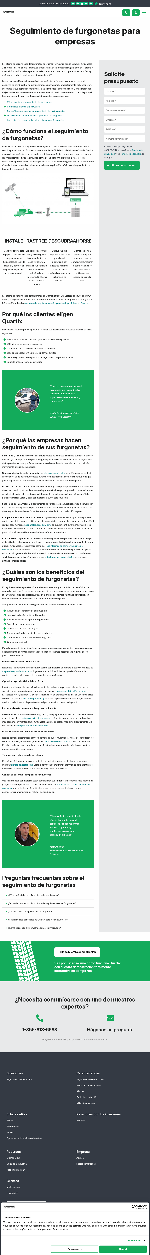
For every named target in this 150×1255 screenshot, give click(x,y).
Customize (73, 1249)
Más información (85, 1103)
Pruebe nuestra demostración (77, 951)
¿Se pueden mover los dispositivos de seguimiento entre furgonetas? (42, 903)
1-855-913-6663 (39, 1024)
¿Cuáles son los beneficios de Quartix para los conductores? (38, 919)
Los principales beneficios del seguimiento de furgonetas (35, 115)
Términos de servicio (130, 153)
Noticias (80, 1120)
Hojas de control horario (88, 1085)
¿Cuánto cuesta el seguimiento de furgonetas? (31, 911)
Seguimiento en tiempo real (90, 1079)
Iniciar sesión (13, 1186)
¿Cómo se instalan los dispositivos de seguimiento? (33, 894)
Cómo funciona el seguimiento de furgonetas (29, 102)
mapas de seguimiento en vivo (17, 671)
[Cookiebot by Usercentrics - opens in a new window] (134, 1207)
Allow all (123, 1249)
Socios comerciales (86, 1163)
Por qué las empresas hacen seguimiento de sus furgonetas (36, 111)
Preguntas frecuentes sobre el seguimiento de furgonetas (35, 120)
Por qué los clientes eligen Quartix (24, 106)
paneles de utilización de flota (71, 690)
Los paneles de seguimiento (38, 524)
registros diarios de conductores (37, 717)
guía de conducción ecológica (59, 557)
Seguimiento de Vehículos (19, 1079)
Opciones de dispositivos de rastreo (24, 1138)
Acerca (80, 1157)
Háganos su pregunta (110, 1024)
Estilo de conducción (86, 1097)
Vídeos (10, 1132)
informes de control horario (58, 741)
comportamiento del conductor (32, 725)
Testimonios (13, 1126)
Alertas (80, 1091)
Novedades (12, 1192)
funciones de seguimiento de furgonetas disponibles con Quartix (56, 303)
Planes (10, 1120)
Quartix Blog (13, 1157)
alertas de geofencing (54, 472)
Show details (134, 1240)
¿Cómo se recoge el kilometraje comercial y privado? (34, 927)
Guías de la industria (17, 1163)
